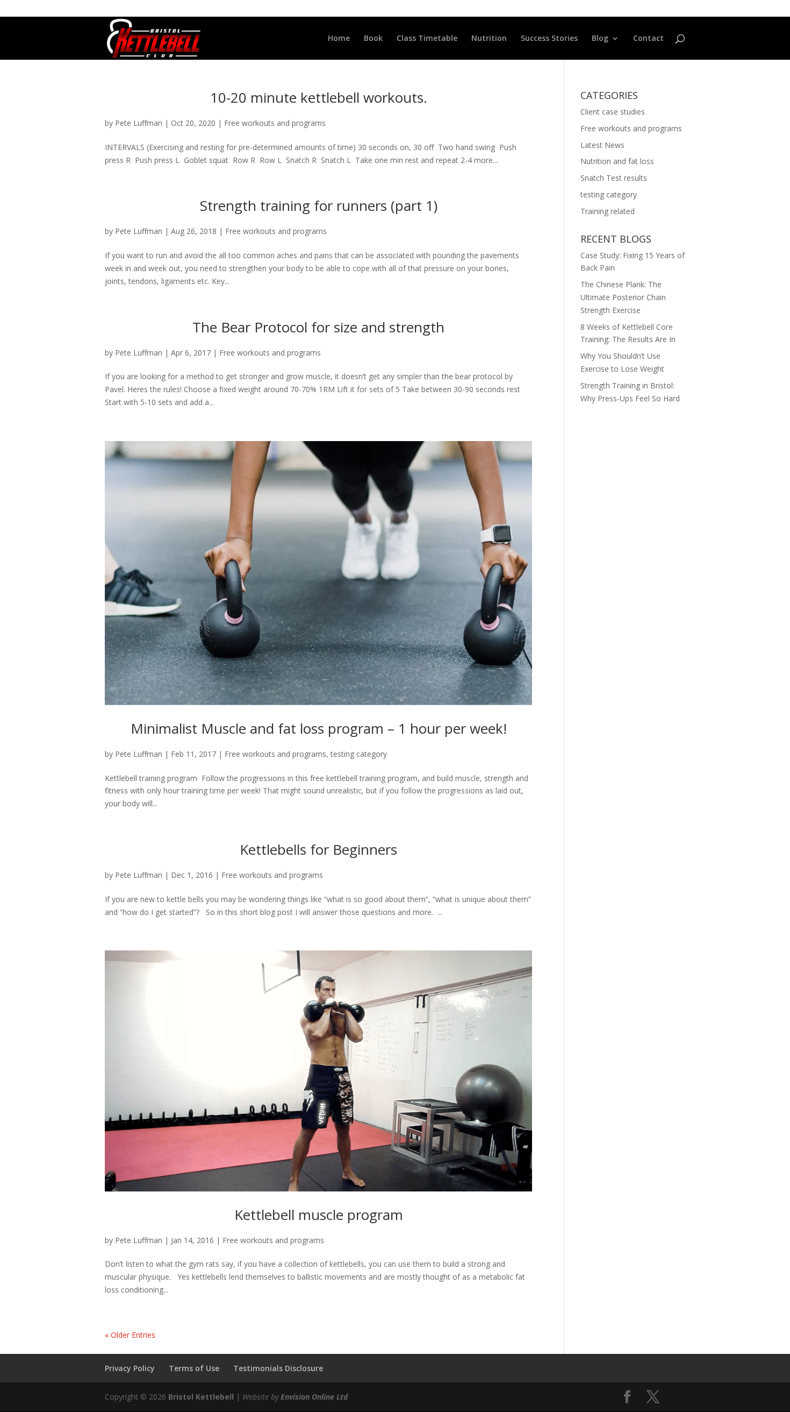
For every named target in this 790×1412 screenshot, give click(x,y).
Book (373, 38)
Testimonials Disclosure (278, 1368)
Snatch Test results (613, 178)
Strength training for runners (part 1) (318, 205)
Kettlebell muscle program (318, 1214)
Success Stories (549, 38)
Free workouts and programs (275, 123)
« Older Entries (130, 1335)
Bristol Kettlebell (201, 1397)
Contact (648, 38)
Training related (607, 211)
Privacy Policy (130, 1368)
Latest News (602, 145)
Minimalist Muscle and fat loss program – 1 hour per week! (319, 728)
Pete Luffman (138, 123)
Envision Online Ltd (314, 1397)
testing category (359, 754)
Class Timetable (427, 38)
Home (339, 38)
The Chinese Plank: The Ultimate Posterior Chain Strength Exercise (623, 297)
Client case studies (612, 112)
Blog (600, 38)
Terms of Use (194, 1368)
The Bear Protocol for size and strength (318, 327)
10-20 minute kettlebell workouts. (318, 97)
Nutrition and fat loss (617, 161)
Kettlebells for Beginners (318, 849)
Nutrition (489, 38)
